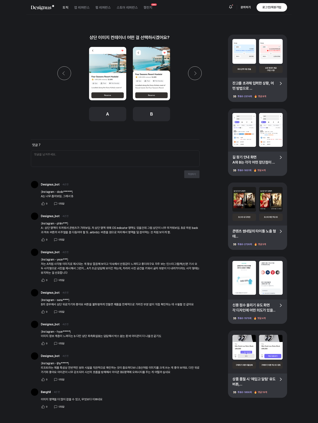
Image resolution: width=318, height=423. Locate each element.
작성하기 (192, 174)
